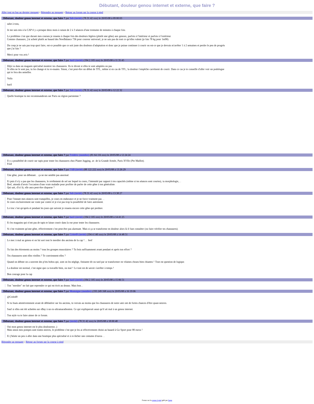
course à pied (156, 400)
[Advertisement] (157, 125)
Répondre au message (52, 12)
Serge (170, 400)
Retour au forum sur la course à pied (84, 12)
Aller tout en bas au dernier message (20, 12)
